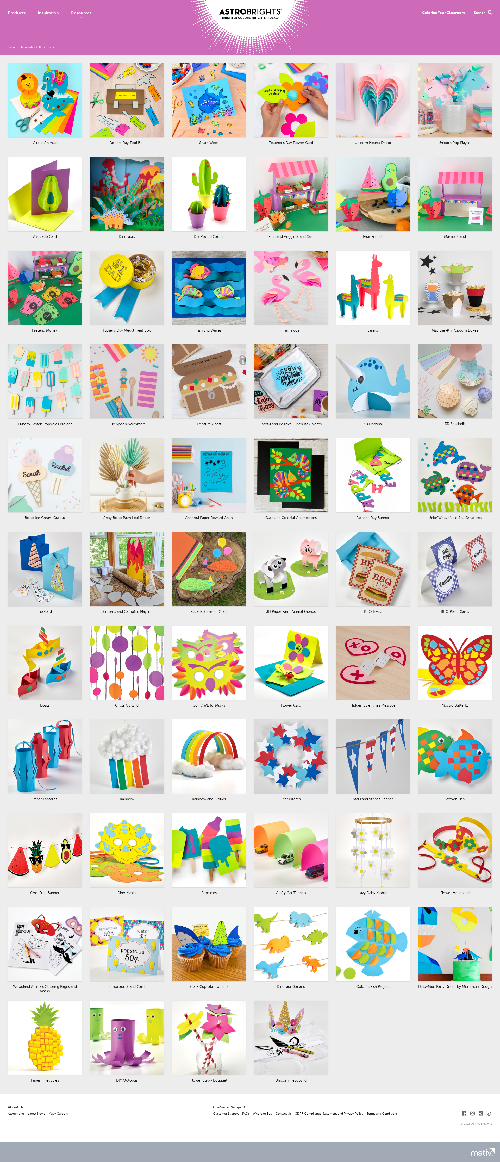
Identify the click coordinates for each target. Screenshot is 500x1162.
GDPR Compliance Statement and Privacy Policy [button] (329, 1113)
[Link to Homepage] (250, 9)
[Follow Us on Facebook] (464, 1113)
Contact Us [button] (283, 1113)
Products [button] (17, 13)
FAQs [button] (245, 1113)
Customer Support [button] (226, 1113)
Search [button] (480, 12)
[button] (443, 12)
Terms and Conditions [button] (382, 1113)
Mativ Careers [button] (58, 1113)
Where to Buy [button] (262, 1113)
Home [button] (12, 47)
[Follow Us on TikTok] (489, 1113)
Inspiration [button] (48, 13)
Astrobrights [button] (16, 1113)
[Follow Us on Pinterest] (481, 1113)
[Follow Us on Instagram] (472, 1113)
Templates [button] (28, 47)
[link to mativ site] (483, 1152)
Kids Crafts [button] (46, 47)
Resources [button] (81, 13)
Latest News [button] (36, 1113)
